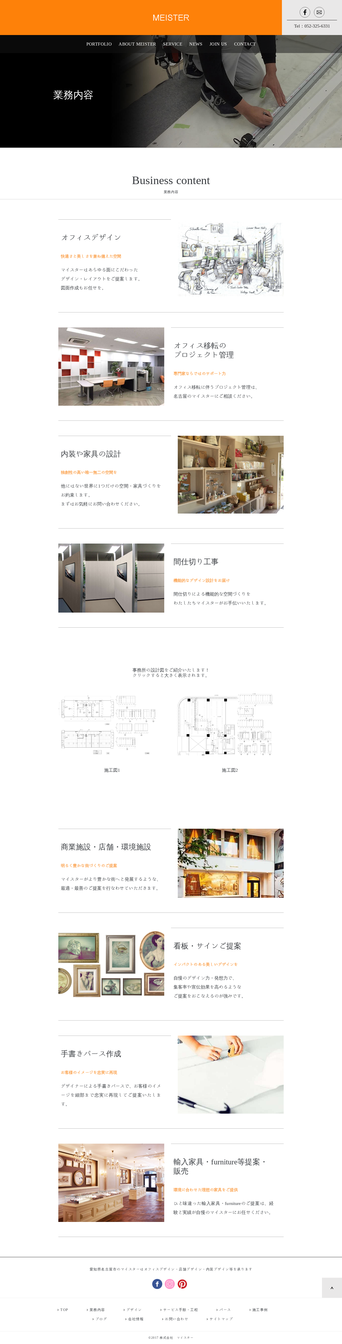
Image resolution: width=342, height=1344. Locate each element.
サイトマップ (221, 1319)
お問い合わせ (176, 1319)
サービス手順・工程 (180, 1310)
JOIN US (218, 44)
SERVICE (172, 44)
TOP (64, 1310)
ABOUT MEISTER (137, 44)
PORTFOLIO (99, 44)
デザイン (134, 1310)
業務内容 (97, 1310)
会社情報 (136, 1319)
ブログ (101, 1319)
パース (225, 1310)
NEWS (196, 44)
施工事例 (260, 1310)
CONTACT (245, 44)
